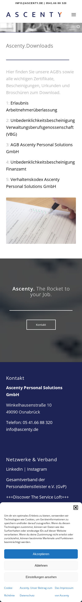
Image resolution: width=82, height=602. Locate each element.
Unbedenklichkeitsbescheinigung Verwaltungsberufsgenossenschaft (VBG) (40, 127)
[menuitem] (73, 14)
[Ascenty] (34, 14)
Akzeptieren (41, 554)
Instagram (37, 469)
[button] (76, 507)
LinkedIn (14, 469)
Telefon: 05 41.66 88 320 (29, 422)
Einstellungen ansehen (41, 577)
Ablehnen (41, 565)
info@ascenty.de (22, 429)
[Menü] (73, 14)
